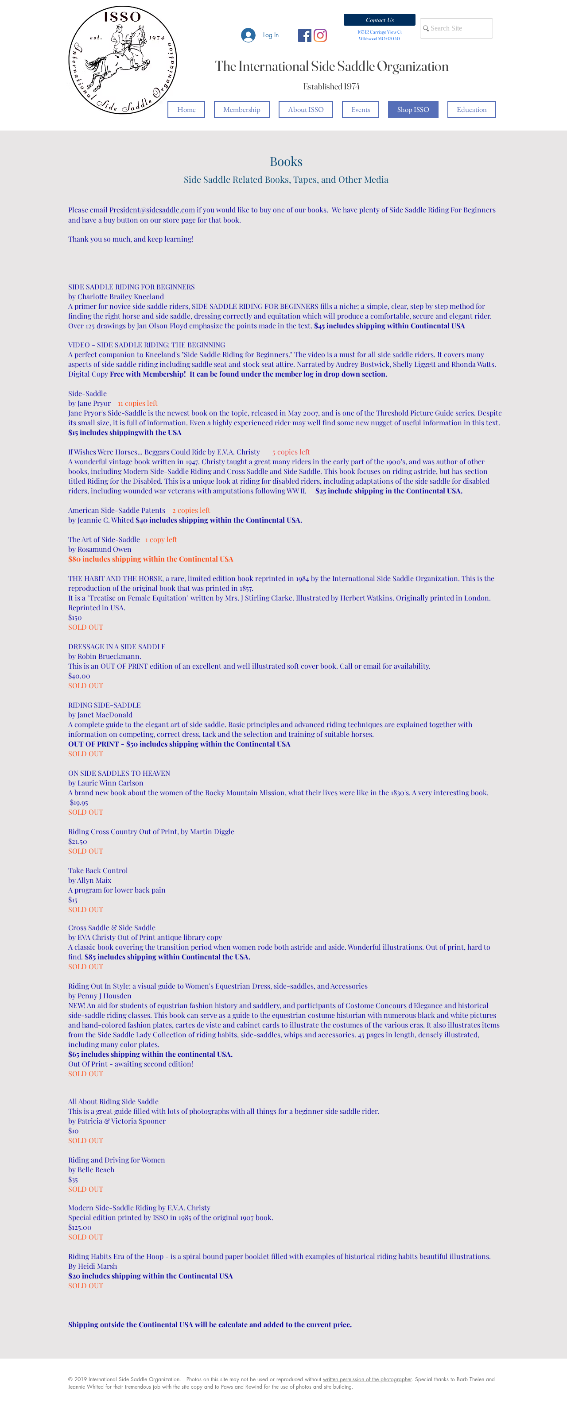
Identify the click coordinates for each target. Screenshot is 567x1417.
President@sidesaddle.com (152, 209)
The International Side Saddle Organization (332, 65)
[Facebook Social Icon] (304, 35)
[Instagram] (320, 35)
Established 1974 (331, 86)
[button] (380, 20)
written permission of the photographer (367, 1379)
